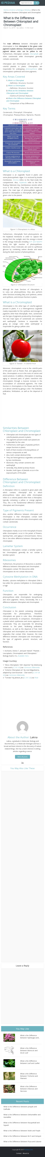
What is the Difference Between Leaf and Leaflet (30, 1062)
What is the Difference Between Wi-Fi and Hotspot (22, 1136)
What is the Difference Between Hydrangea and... (30, 1036)
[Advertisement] (22, 36)
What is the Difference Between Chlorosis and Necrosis (29, 1088)
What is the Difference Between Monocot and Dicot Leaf (29, 1050)
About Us (26, 1153)
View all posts (22, 757)
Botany (27, 10)
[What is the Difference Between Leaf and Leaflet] (11, 1063)
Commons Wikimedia (32, 667)
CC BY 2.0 (27, 678)
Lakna (21, 28)
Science (12, 10)
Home (5, 10)
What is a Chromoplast (16, 85)
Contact (18, 1153)
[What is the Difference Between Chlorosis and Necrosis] (11, 1089)
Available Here (23, 656)
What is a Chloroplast (16, 80)
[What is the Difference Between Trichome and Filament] (11, 1076)
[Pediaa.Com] (8, 2)
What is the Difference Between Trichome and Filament (29, 1076)
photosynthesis (31, 69)
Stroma (16, 180)
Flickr (36, 678)
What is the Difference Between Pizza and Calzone (22, 1141)
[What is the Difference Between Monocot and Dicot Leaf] (11, 1050)
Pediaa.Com (28, 1150)
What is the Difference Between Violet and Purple (21, 1131)
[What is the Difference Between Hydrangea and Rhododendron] (11, 1038)
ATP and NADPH (35, 242)
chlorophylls (34, 54)
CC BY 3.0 (16, 667)
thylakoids (23, 182)
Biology (20, 10)
